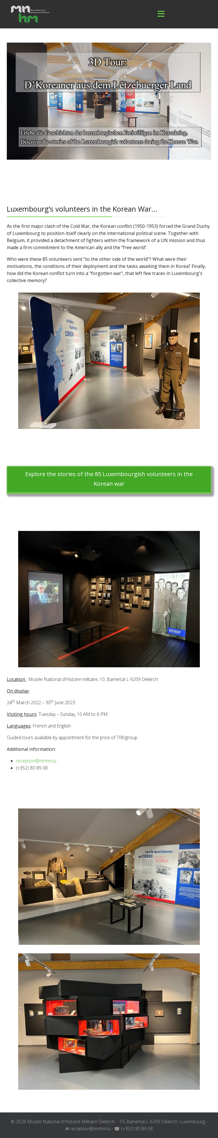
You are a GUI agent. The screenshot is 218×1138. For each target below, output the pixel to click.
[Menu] (161, 14)
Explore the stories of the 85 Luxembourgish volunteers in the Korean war (109, 478)
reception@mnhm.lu (36, 761)
